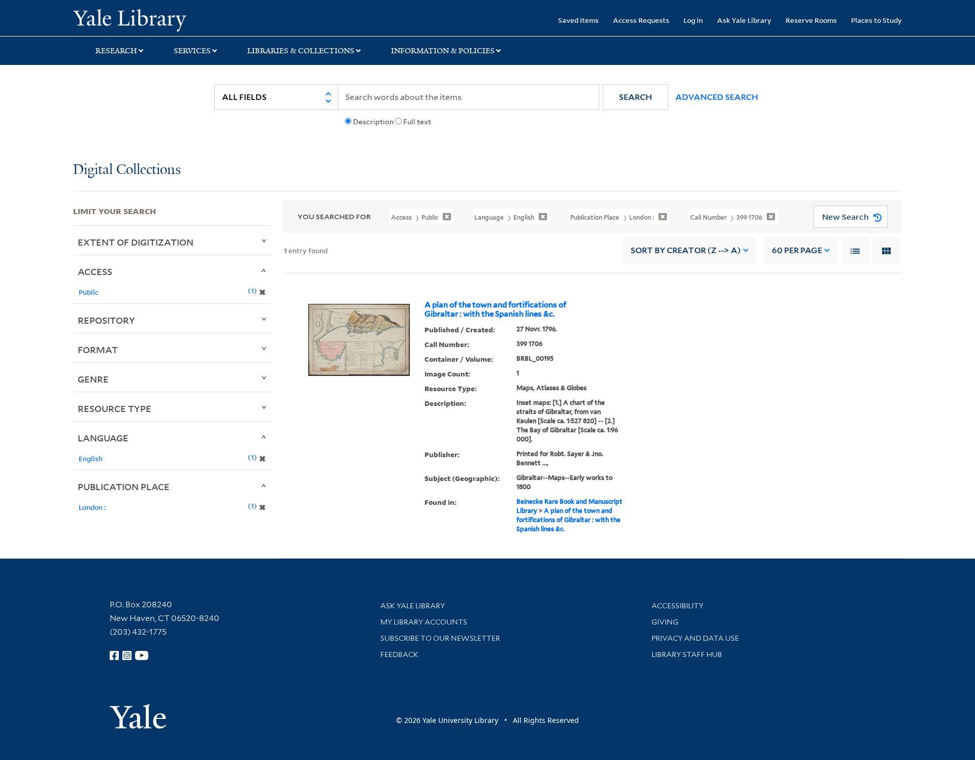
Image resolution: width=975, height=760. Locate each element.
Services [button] (192, 51)
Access (95, 271)
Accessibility (677, 606)
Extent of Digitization (135, 242)
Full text (417, 122)
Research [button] (116, 51)
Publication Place (124, 486)
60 (797, 250)
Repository (106, 320)
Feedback (399, 654)
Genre (93, 379)
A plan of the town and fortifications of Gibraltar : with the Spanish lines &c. (495, 309)
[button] (635, 97)
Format (98, 349)
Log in (693, 20)
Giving (665, 622)
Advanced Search (716, 97)
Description (373, 122)
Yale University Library (135, 19)
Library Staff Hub (687, 654)
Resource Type (114, 408)
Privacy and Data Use (695, 638)
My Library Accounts (423, 622)
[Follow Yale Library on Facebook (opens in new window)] (114, 655)
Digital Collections (127, 170)
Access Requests (641, 20)
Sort (686, 250)
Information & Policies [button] (443, 51)
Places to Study (876, 20)
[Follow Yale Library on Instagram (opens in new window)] (127, 655)
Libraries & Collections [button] (300, 51)
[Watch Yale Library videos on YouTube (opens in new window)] (141, 655)
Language (103, 438)
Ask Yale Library (744, 20)
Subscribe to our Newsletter (440, 638)
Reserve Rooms (811, 20)
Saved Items (578, 20)
